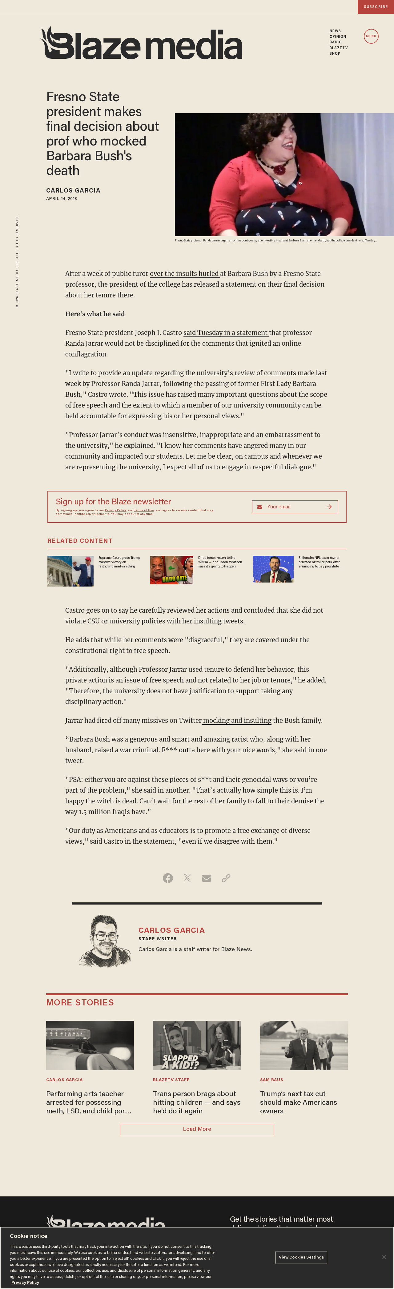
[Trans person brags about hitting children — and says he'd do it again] (197, 1044)
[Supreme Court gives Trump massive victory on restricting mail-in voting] (70, 570)
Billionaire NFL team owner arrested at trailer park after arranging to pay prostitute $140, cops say (319, 562)
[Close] (384, 1257)
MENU (371, 36)
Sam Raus (271, 1080)
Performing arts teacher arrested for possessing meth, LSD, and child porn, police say (88, 1103)
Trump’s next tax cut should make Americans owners (298, 1103)
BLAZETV (339, 48)
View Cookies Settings (301, 1257)
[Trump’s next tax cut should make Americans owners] (304, 1044)
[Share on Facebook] (168, 878)
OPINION (338, 37)
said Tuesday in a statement (226, 332)
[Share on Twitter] (187, 878)
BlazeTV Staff (171, 1080)
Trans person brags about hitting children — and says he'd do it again (196, 1103)
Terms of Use (144, 510)
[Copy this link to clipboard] (226, 878)
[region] (197, 1258)
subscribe (376, 7)
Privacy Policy (116, 510)
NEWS (335, 31)
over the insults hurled (185, 273)
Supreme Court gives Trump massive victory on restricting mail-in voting (119, 562)
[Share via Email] (207, 878)
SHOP (335, 54)
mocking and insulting (236, 720)
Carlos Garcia (73, 191)
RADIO (336, 42)
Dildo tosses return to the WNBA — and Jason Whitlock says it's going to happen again (220, 562)
